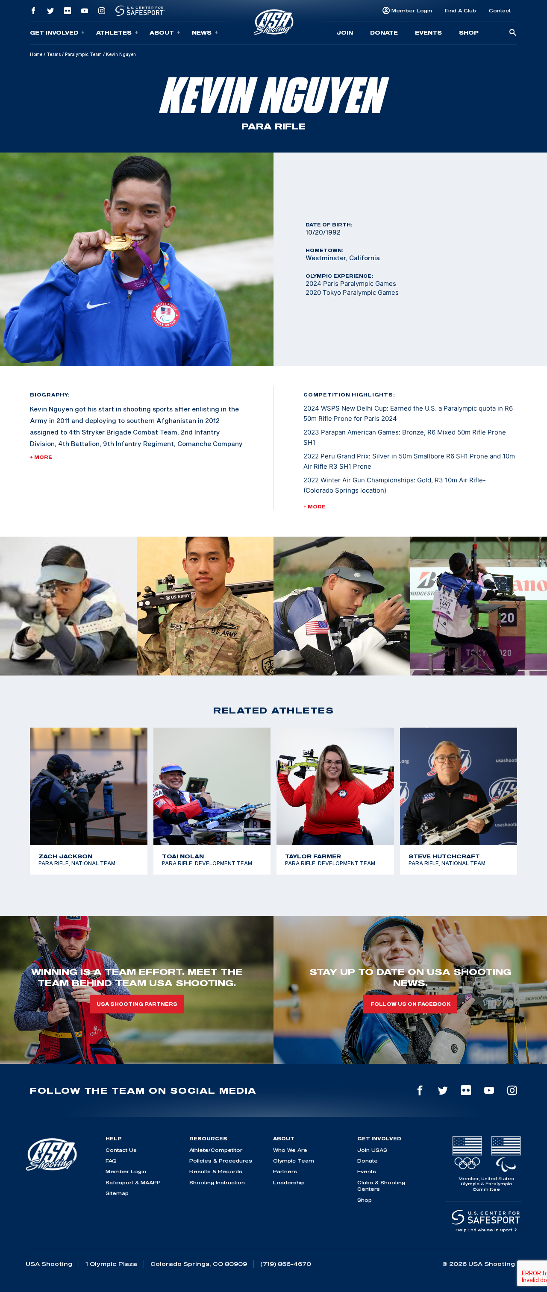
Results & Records (215, 1171)
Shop (469, 32)
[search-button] (513, 33)
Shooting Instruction (217, 1182)
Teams (54, 54)
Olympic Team (293, 1160)
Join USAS (372, 1150)
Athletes (114, 32)
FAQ (111, 1160)
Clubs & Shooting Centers (381, 1186)
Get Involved (54, 32)
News (202, 32)
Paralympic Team (83, 54)
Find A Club (460, 10)
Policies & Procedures (220, 1160)
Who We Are (290, 1150)
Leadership (289, 1182)
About (162, 32)
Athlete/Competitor (215, 1150)
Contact (500, 10)
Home (36, 54)
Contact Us (121, 1150)
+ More (41, 457)
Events (428, 32)
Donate (384, 32)
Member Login (411, 10)
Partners (285, 1171)
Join (344, 32)
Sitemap (117, 1193)
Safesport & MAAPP (133, 1182)
